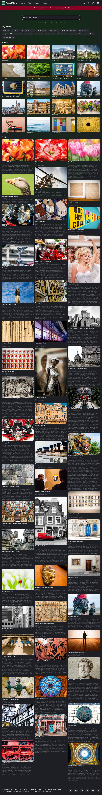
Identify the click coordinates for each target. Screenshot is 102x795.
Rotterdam (4, 198)
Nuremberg (38, 345)
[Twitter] (87, 791)
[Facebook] (82, 791)
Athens (4, 345)
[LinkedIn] (98, 791)
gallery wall (53, 30)
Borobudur (4, 488)
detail (6, 30)
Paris (36, 700)
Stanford (70, 767)
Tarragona (4, 701)
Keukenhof (38, 163)
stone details (83, 30)
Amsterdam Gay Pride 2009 (75, 286)
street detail (62, 34)
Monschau (5, 728)
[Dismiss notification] (100, 8)
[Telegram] (76, 791)
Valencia (37, 589)
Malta (69, 543)
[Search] (84, 3)
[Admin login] (93, 3)
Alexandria (38, 738)
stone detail (50, 34)
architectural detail (27, 30)
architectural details (69, 30)
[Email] (71, 791)
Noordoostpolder (6, 163)
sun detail (28, 34)
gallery (15, 30)
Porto (69, 727)
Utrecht (4, 593)
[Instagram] (93, 791)
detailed (39, 34)
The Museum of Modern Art (76, 204)
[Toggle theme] (88, 3)
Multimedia (89, 34)
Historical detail (8, 37)
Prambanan (71, 370)
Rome (3, 525)
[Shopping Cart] (98, 3)
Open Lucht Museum (41, 191)
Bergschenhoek (39, 465)
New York (70, 330)
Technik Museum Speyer (42, 263)
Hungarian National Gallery (12, 34)
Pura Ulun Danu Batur (74, 457)
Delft (36, 223)
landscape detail (76, 34)
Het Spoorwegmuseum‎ (8, 228)
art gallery (42, 30)
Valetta (37, 427)
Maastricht (38, 399)
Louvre (37, 625)
